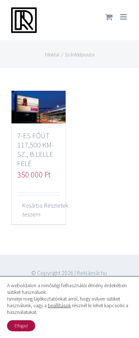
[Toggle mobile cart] (109, 17)
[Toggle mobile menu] (124, 17)
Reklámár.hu (92, 272)
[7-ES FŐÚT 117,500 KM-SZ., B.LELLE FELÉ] (38, 107)
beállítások (59, 305)
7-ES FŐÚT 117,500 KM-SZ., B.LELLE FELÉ (35, 149)
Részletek (52, 205)
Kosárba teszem (30, 210)
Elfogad (21, 325)
